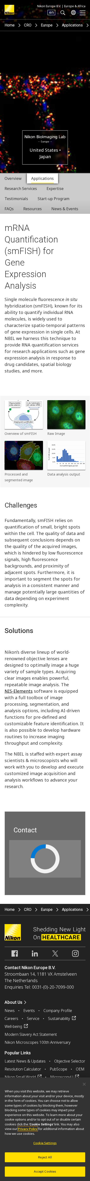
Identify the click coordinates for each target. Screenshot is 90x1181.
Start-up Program (53, 198)
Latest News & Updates (25, 1061)
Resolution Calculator (23, 1069)
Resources (32, 208)
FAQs (9, 208)
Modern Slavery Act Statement (31, 1034)
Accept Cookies (45, 1171)
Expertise (55, 188)
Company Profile (57, 1010)
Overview (13, 178)
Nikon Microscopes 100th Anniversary (38, 1042)
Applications (72, 25)
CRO (27, 25)
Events (29, 1010)
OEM (80, 1069)
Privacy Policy (27, 1129)
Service (33, 1018)
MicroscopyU (61, 1077)
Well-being (13, 1026)
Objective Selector (69, 1061)
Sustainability (59, 1018)
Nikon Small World (20, 1077)
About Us (13, 1002)
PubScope (58, 1069)
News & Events (64, 208)
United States (44, 150)
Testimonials (16, 198)
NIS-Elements (19, 691)
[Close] (84, 1084)
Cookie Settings (45, 1143)
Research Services (21, 188)
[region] (45, 1129)
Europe (47, 25)
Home (10, 25)
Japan (45, 156)
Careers (11, 1018)
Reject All (45, 1157)
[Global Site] (72, 12)
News (10, 1010)
